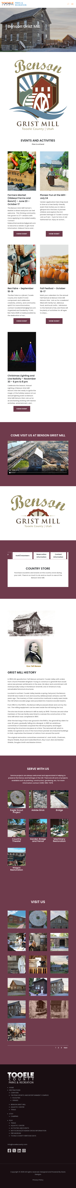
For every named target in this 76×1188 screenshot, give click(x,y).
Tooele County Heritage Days (23, 1136)
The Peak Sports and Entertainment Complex (30, 1095)
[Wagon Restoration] (17, 865)
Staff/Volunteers (22, 555)
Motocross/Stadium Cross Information (28, 1131)
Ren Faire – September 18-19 (21, 290)
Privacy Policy (38, 1180)
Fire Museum (16, 1133)
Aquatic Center (17, 1107)
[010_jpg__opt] (17, 928)
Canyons (15, 1093)
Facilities (16, 1098)
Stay (11, 1114)
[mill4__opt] (17, 995)
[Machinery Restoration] (59, 836)
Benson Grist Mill (18, 1104)
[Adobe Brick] (38, 807)
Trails (13, 1109)
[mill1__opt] (17, 1018)
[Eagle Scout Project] (17, 807)
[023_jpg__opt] (17, 1040)
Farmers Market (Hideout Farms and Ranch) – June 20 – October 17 (19, 200)
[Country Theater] (17, 836)
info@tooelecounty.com (17, 1144)
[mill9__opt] (38, 950)
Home (11, 1087)
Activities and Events (20, 1128)
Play (11, 1120)
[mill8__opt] (17, 950)
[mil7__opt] (38, 995)
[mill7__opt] (59, 950)
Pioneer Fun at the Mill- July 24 (53, 197)
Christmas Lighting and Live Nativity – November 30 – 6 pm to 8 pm (22, 378)
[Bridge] (59, 807)
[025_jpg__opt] (59, 1018)
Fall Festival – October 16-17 (52, 290)
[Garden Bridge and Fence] (38, 836)
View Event (21, 234)
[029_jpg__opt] (38, 1018)
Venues (15, 1100)
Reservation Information (41, 555)
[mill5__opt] (59, 973)
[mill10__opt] (38, 973)
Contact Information (58, 555)
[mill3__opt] (38, 928)
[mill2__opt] (17, 973)
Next (65, 1048)
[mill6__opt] (59, 928)
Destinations (14, 1090)
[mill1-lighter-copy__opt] (59, 995)
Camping (14, 1116)
